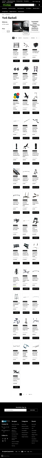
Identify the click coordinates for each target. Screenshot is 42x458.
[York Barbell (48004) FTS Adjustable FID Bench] (26, 146)
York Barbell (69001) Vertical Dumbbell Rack (35, 154)
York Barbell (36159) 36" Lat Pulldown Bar (25, 179)
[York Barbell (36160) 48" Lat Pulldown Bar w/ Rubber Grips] (35, 297)
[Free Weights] (31, 8)
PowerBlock (34, 438)
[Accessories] (7, 8)
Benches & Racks (12, 8)
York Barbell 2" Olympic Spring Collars (35, 203)
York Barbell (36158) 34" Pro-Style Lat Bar (35, 279)
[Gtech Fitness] (8, 5)
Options (16, 60)
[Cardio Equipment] (24, 8)
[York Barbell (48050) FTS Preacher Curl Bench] (16, 320)
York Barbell (34, 430)
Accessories (4, 8)
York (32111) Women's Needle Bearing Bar (16, 179)
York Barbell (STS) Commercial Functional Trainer (34, 78)
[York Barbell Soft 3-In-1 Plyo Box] (35, 45)
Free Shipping (14, 428)
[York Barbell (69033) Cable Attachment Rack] (16, 146)
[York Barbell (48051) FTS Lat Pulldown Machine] (35, 95)
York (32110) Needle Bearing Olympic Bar (26, 304)
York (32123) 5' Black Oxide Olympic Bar (35, 354)
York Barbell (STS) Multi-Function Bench (26, 103)
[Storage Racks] (8, 11)
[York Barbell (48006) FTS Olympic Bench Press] (35, 320)
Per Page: (33, 37)
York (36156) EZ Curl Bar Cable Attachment (16, 354)
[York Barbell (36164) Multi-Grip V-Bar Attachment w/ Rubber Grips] (35, 121)
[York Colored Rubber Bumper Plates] (16, 95)
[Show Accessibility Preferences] (2, 456)
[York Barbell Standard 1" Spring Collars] (26, 45)
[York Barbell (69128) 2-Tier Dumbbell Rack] (26, 246)
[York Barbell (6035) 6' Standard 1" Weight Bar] (26, 121)
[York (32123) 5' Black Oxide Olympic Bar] (35, 346)
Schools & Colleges (15, 441)
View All (33, 443)
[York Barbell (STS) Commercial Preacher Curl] (35, 220)
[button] (5, 29)
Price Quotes (26, 1)
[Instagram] (5, 439)
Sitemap (13, 445)
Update (8, 31)
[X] (5, 441)
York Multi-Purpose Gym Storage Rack (15, 53)
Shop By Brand (21, 11)
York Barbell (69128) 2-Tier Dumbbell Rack (26, 253)
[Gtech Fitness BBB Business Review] (6, 421)
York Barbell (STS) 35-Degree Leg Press (16, 379)
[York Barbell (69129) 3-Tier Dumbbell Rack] (16, 246)
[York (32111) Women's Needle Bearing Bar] (16, 171)
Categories (25, 421)
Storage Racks (5, 11)
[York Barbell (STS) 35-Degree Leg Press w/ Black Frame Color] (16, 371)
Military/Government (11, 1)
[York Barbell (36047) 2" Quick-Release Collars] (16, 69)
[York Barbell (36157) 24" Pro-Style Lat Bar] (16, 195)
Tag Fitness (34, 432)
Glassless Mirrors (36, 8)
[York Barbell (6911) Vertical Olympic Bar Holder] (26, 69)
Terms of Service (15, 443)
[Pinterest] (7, 439)
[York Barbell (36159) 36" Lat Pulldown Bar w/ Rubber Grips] (26, 171)
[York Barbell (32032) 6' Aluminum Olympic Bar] (26, 220)
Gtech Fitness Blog (15, 424)
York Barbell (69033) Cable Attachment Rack (16, 154)
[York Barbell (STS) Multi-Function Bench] (26, 95)
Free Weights (28, 8)
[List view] (16, 38)
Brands (34, 421)
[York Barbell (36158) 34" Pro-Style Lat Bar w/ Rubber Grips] (35, 271)
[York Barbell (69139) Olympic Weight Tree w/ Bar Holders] (26, 320)
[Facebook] (3, 439)
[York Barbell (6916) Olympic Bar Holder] (16, 220)
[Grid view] (13, 38)
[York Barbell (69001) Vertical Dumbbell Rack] (35, 146)
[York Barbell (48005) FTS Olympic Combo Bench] (26, 271)
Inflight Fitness (34, 434)
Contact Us (4, 1)
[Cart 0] (39, 5)
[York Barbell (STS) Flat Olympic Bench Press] (26, 195)
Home (3, 14)
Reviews (3, 2)
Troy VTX (33, 426)
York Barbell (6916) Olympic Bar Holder (16, 228)
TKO (32, 428)
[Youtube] (3, 441)
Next (30, 394)
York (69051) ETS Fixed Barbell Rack (16, 304)
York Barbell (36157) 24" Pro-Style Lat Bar (16, 203)
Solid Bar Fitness (35, 441)
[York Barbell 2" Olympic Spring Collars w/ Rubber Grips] (35, 195)
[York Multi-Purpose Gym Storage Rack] (16, 45)
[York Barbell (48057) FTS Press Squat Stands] (35, 246)
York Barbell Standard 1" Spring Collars (25, 53)
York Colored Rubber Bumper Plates (16, 103)
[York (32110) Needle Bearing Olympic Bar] (26, 297)
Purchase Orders (19, 1)
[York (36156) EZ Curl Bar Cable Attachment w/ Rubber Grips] (16, 346)
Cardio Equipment (20, 8)
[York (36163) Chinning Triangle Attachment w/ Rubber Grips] (26, 346)
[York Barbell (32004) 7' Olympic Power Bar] (16, 121)
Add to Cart (26, 60)
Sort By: (20, 37)
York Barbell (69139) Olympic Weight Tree (26, 328)
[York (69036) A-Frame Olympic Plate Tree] (35, 171)
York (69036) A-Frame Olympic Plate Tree (35, 179)
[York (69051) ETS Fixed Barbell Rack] (16, 297)
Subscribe (32, 410)
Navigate (14, 421)
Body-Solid (34, 424)
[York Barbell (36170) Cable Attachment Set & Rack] (16, 271)
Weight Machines (13, 11)
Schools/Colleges (9, 2)
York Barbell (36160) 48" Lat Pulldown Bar (35, 304)
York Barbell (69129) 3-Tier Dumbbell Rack (16, 253)
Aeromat (33, 436)
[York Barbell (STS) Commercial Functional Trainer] (35, 69)
